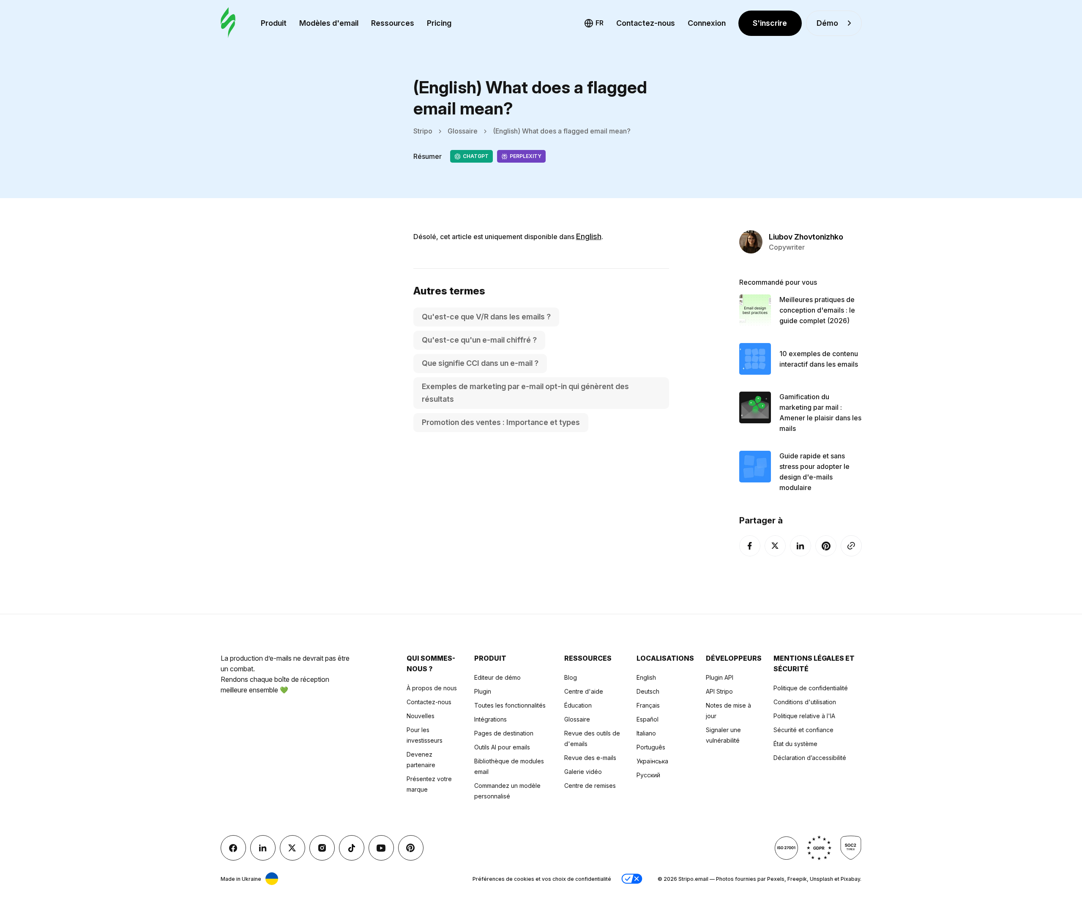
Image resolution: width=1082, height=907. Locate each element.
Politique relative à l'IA (804, 715)
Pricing (439, 23)
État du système (795, 743)
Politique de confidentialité (810, 688)
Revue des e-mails (590, 757)
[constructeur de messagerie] (228, 23)
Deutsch (648, 691)
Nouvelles (420, 715)
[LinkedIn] (800, 545)
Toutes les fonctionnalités (510, 705)
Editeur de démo (497, 677)
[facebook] (749, 545)
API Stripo (719, 691)
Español (647, 719)
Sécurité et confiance (803, 729)
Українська (652, 761)
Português (651, 747)
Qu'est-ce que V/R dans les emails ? (486, 316)
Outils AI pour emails (502, 747)
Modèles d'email (328, 23)
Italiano (646, 733)
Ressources (392, 23)
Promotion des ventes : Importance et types (501, 422)
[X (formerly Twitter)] (775, 545)
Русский (648, 775)
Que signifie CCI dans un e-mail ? (480, 363)
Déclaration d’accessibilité (809, 757)
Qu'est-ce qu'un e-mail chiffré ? (479, 339)
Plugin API (719, 677)
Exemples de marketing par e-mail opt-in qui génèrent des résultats (525, 392)
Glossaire (463, 131)
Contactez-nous (645, 23)
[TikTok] (351, 848)
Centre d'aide (583, 691)
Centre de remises (590, 785)
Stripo (422, 131)
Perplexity (525, 156)
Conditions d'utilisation (804, 701)
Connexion (707, 23)
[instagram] (322, 848)
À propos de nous (432, 688)
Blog (570, 677)
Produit (274, 23)
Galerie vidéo (583, 771)
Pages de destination (503, 733)
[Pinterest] (825, 545)
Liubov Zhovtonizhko (806, 236)
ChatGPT (476, 156)
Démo (827, 23)
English (588, 236)
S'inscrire (770, 23)
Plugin (482, 691)
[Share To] (851, 545)
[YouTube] (381, 848)
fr (600, 23)
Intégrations (490, 719)
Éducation (578, 705)
